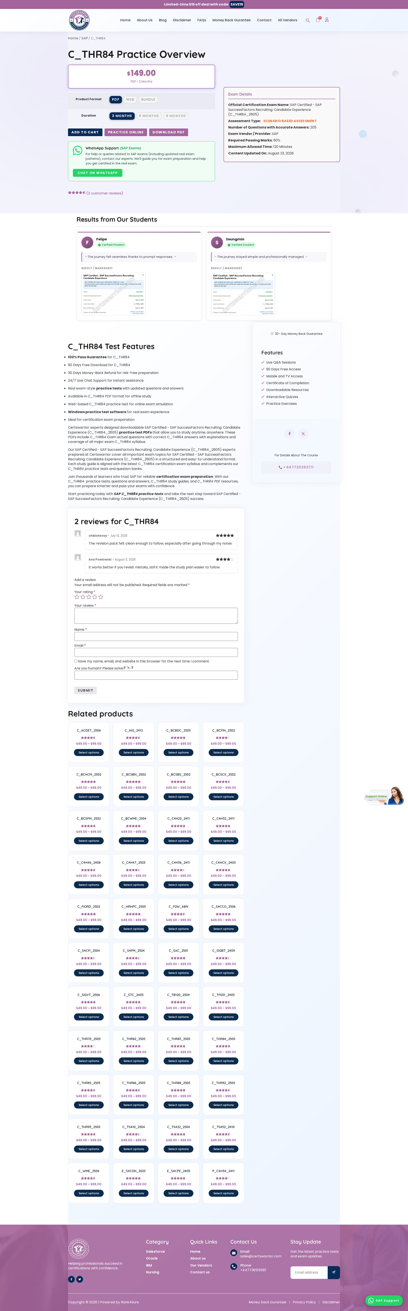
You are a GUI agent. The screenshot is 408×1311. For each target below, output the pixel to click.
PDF (116, 99)
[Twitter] (79, 1279)
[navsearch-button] (308, 20)
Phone (245, 1265)
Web (130, 99)
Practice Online (126, 132)
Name (80, 629)
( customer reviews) (104, 193)
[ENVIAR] (334, 1272)
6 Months (149, 115)
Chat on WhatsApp (98, 173)
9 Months (176, 115)
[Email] (233, 1252)
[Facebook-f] (71, 1279)
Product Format (89, 99)
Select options (89, 752)
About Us (145, 20)
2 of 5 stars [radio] (82, 596)
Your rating (84, 592)
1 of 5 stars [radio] (76, 596)
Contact (264, 20)
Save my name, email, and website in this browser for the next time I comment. (144, 661)
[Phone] (233, 1266)
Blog (163, 20)
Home (125, 20)
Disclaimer (182, 20)
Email (80, 645)
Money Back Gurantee (231, 20)
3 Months (122, 115)
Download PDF (169, 132)
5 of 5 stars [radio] (100, 596)
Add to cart (85, 132)
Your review (85, 605)
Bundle (148, 99)
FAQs (201, 20)
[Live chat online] (384, 796)
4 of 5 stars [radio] (94, 596)
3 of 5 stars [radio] (88, 596)
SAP (84, 38)
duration (88, 115)
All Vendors (287, 20)
